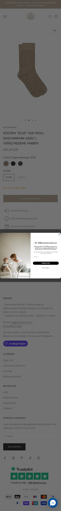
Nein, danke (45, 267)
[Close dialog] (59, 234)
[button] (53, 503)
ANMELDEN (45, 263)
